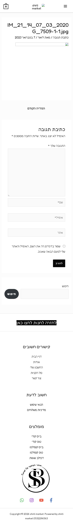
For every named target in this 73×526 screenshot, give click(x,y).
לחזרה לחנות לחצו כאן (36, 322)
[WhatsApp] (22, 500)
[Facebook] (51, 500)
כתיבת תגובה (61, 37)
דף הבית (37, 356)
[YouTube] (41, 500)
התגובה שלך (56, 145)
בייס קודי (36, 436)
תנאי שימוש (36, 404)
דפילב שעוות (36, 458)
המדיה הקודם (36, 108)
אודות (36, 362)
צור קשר (36, 378)
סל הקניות (36, 373)
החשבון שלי (36, 367)
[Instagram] (31, 500)
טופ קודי (36, 441)
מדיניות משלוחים (36, 410)
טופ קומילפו (36, 452)
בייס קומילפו (36, 447)
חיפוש (65, 286)
